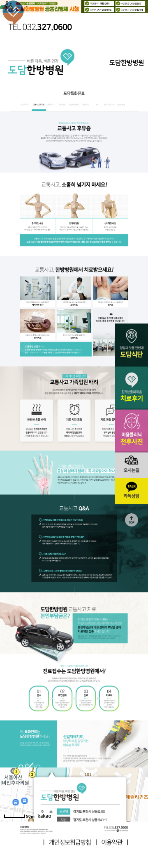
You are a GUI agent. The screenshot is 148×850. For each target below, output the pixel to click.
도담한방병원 (126, 62)
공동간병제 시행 (74, 7)
